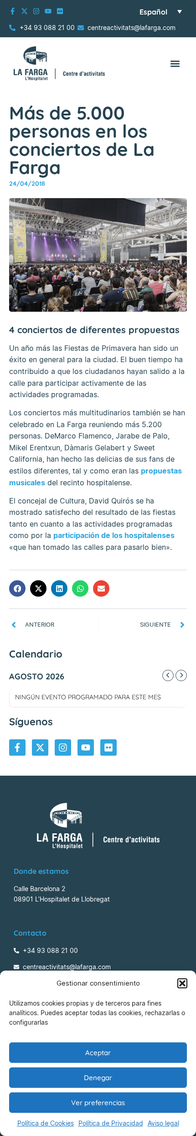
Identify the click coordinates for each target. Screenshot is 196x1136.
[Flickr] (60, 11)
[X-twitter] (24, 11)
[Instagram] (36, 11)
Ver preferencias (98, 1102)
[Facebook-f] (12, 11)
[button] (182, 983)
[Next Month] (181, 675)
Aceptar (98, 1052)
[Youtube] (48, 11)
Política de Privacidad (110, 1123)
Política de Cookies (45, 1123)
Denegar (98, 1077)
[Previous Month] (168, 675)
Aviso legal (163, 1123)
